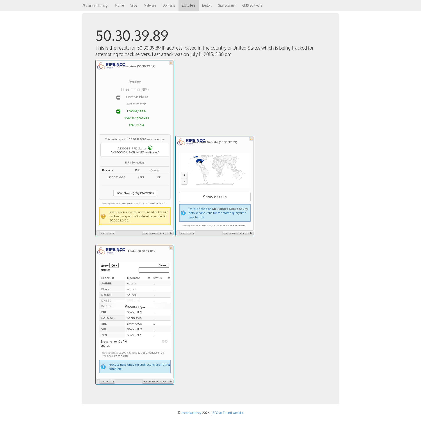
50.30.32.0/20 (137, 139)
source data (107, 233)
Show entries (105, 267)
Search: (164, 265)
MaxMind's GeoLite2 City (230, 208)
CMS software (252, 5)
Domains (169, 5)
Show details (215, 196)
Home (119, 5)
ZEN (104, 335)
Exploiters (189, 5)
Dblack (106, 295)
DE (159, 177)
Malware (150, 5)
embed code (150, 233)
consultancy (95, 5)
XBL (104, 329)
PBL (104, 312)
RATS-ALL (108, 318)
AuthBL (106, 283)
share (163, 233)
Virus (133, 5)
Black (105, 289)
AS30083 (124, 148)
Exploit (207, 5)
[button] (163, 341)
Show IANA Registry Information (135, 193)
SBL (104, 323)
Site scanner (227, 5)
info (170, 233)
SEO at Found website (228, 413)
